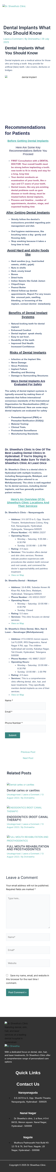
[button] (42, 6)
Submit (12, 735)
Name (9, 700)
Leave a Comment (13, 38)
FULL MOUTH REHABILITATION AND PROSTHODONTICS (28, 848)
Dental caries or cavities (23, 790)
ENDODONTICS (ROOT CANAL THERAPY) (27, 818)
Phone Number (14, 723)
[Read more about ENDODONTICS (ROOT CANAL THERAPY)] (28, 809)
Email (8, 711)
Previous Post (28, 752)
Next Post (28, 758)
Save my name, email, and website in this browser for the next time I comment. (27, 979)
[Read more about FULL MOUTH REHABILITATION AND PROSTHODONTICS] (28, 838)
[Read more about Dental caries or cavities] (20, 784)
